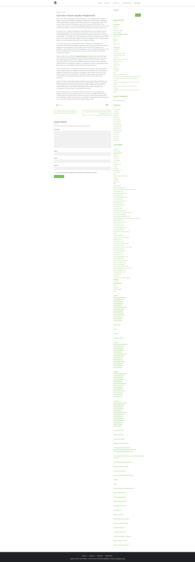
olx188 (115, 329)
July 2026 (116, 111)
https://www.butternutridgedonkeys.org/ (124, 488)
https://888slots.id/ (118, 220)
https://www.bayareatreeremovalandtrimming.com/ (127, 218)
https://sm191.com (118, 254)
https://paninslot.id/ (119, 226)
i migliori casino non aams (120, 540)
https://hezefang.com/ (119, 264)
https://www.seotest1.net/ (120, 501)
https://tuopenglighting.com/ (121, 256)
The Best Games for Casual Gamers (66, 112)
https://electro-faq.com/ (120, 251)
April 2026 (116, 117)
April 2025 (116, 140)
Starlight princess (118, 239)
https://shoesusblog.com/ (120, 201)
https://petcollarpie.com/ (120, 270)
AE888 (115, 233)
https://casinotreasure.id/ (120, 222)
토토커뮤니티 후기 (118, 208)
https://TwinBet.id (118, 318)
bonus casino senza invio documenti (123, 247)
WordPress (106, 558)
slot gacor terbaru (118, 153)
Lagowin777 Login (118, 30)
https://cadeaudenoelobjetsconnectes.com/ (125, 189)
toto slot (116, 51)
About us (84, 555)
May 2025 (116, 138)
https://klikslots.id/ (118, 311)
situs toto (116, 158)
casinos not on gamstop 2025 (121, 443)
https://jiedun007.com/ (119, 272)
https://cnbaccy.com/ (119, 249)
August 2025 (117, 132)
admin (60, 105)
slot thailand (117, 43)
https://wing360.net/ (119, 258)
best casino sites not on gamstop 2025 (123, 475)
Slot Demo (116, 179)
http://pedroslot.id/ (118, 312)
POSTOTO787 (117, 325)
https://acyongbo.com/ (119, 187)
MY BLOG (116, 149)
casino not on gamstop (119, 471)
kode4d (115, 178)
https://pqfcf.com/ (118, 199)
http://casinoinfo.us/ (119, 434)
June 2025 (116, 136)
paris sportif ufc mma (119, 527)
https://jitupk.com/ (118, 195)
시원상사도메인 (117, 164)
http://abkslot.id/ (118, 305)
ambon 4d (116, 156)
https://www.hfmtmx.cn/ (120, 492)
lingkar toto (116, 181)
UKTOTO (116, 57)
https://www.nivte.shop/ (120, 497)
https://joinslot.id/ (118, 224)
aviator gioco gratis (118, 514)
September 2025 (118, 130)
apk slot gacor (117, 36)
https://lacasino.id (118, 316)
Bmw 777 (116, 26)
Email (56, 158)
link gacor (116, 70)
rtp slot (115, 40)
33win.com (116, 162)
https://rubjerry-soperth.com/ (121, 266)
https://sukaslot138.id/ (119, 314)
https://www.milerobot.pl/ (120, 214)
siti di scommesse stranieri (120, 260)
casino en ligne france (119, 53)
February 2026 (117, 121)
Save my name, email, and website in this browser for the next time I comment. (76, 172)
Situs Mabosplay (118, 283)
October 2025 (117, 128)
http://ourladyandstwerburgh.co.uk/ (123, 462)
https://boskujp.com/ (119, 245)
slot (114, 183)
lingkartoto (116, 68)
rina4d (115, 484)
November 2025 (118, 127)
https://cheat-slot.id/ (119, 309)
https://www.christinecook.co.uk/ (122, 447)
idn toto (116, 67)
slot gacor (116, 279)
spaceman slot (117, 170)
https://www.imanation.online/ (121, 231)
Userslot (116, 333)
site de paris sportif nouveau (121, 523)
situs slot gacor (117, 185)
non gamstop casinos (119, 439)
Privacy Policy (108, 555)
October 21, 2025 (60, 12)
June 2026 (116, 113)
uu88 (115, 285)
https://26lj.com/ (118, 206)
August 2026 (117, 109)
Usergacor (116, 281)
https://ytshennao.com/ (119, 204)
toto (115, 38)
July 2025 (116, 134)
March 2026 (117, 119)
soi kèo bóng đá (118, 61)
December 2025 (118, 125)
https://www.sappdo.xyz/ (120, 210)
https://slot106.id (118, 320)
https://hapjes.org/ (118, 338)
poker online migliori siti (120, 505)
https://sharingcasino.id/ (120, 227)
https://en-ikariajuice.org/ (120, 74)
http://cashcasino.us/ (119, 430)
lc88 (115, 291)
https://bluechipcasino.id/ (120, 307)
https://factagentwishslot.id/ (121, 176)
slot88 (115, 166)
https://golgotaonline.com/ (120, 193)
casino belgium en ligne (120, 532)
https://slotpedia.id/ (119, 229)
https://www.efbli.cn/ (119, 235)
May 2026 (116, 115)
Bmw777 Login (117, 32)
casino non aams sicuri (119, 55)
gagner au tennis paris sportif (121, 518)
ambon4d (116, 63)
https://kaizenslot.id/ (119, 299)
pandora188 (117, 47)
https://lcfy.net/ (117, 274)
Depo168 (116, 276)
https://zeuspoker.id (119, 303)
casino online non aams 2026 (121, 59)
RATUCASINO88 (117, 289)
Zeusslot (116, 479)
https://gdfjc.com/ (118, 252)
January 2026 (117, 123)
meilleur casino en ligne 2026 (121, 545)
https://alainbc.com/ (119, 241)
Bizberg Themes (121, 558)
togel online (117, 65)
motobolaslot (117, 24)
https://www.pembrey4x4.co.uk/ (122, 216)
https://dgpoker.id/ (118, 301)
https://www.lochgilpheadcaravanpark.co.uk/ (125, 449)
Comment (57, 129)
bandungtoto (117, 160)
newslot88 (116, 49)
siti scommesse (117, 510)
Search (116, 10)
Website (56, 165)
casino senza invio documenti (121, 243)
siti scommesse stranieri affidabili (122, 277)
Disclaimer (100, 555)
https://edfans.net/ (118, 191)
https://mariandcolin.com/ (120, 197)
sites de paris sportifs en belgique (122, 536)
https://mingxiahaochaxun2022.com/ (123, 268)
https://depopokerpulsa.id (120, 297)
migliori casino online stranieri (121, 237)
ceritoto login (117, 151)
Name (56, 151)
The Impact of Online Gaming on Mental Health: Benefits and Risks (97, 112)
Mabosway (116, 168)
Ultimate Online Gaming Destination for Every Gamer (127, 76)
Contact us (92, 555)
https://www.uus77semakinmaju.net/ (123, 212)
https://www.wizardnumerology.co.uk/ (123, 451)
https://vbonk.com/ (118, 203)
